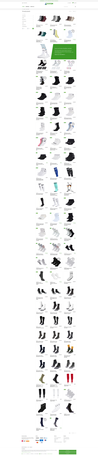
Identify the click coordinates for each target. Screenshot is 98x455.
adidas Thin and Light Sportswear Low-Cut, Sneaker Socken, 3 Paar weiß (53, 149)
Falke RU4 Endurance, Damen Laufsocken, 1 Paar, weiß (39, 313)
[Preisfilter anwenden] (33, 28)
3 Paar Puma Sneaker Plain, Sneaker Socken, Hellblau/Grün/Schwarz (39, 41)
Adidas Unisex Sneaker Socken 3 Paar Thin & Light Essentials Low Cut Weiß (40, 225)
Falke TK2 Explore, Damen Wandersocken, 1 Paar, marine (39, 356)
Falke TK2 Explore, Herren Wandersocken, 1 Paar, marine (39, 371)
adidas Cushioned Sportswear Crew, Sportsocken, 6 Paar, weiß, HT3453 (39, 134)
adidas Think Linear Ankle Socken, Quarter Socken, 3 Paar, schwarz (40, 164)
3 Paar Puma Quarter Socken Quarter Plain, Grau (53, 25)
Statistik (28, 453)
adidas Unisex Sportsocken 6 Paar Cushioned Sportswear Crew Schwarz (67, 225)
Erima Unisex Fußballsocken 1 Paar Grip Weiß (67, 283)
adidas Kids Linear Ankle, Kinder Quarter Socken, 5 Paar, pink (40, 149)
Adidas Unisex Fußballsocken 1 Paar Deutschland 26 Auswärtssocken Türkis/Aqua (54, 194)
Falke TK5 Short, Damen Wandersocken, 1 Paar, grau (53, 371)
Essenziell (24, 453)
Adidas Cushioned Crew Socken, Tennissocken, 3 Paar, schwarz (53, 88)
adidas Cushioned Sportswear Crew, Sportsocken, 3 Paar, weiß (68, 118)
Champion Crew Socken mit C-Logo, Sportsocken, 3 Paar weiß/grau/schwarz (67, 240)
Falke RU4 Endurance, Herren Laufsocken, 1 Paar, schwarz (53, 313)
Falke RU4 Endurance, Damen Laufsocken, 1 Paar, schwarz (67, 298)
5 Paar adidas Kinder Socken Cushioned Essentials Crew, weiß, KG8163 (67, 41)
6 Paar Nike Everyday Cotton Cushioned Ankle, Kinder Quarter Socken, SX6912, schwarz (39, 72)
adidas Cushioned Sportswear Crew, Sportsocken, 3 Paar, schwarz (53, 119)
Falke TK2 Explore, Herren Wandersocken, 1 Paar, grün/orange (67, 356)
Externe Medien (37, 453)
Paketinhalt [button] (24, 19)
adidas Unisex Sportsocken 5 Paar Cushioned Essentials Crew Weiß (53, 225)
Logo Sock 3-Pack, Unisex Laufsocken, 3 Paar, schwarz (39, 415)
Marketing (32, 453)
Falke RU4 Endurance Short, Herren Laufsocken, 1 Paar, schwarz (53, 298)
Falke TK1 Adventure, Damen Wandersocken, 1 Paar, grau (39, 341)
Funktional (45, 453)
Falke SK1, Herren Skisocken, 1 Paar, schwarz (54, 327)
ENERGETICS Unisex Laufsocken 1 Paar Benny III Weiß (53, 283)
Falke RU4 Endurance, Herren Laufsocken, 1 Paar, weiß (67, 313)
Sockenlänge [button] (24, 21)
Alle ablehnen (67, 453)
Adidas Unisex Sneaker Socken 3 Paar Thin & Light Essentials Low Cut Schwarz (68, 209)
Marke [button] (23, 17)
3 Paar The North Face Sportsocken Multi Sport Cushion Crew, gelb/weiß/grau (53, 41)
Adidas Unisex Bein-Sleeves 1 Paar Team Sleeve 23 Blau (53, 179)
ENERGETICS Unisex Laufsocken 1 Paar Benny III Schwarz (39, 283)
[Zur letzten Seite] (75, 433)
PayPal (41, 453)
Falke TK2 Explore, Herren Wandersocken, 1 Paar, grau (53, 356)
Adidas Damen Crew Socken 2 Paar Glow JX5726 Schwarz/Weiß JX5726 (53, 134)
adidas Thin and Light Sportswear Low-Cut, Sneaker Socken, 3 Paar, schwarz (67, 149)
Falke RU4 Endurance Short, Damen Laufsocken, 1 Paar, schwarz (39, 298)
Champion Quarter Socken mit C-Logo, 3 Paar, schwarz (67, 254)
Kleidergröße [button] (24, 26)
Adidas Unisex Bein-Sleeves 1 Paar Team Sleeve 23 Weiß (39, 194)
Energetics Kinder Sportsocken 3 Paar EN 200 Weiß (68, 268)
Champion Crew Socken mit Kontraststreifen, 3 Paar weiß (39, 254)
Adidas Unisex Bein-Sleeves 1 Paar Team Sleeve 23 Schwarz (67, 179)
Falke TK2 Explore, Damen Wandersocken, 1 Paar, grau (67, 341)
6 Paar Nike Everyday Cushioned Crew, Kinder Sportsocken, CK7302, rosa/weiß (67, 72)
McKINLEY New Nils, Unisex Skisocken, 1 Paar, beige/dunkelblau (53, 429)
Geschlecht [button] (24, 24)
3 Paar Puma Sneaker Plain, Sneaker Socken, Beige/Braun (67, 25)
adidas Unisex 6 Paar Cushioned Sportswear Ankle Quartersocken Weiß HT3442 (39, 179)
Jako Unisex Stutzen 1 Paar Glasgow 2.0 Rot (67, 385)
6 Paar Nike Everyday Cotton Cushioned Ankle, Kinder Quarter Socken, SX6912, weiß (53, 72)
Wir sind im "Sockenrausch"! (57, 437)
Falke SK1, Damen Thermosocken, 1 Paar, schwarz (40, 327)
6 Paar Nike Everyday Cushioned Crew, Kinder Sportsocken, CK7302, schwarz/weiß (39, 88)
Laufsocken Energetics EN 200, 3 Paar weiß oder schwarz (68, 400)
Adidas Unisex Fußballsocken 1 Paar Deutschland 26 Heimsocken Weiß (68, 194)
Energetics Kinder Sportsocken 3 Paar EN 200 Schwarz (54, 268)
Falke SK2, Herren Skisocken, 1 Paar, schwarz (68, 327)
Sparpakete (27, 6)
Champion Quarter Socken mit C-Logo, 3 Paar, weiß (39, 268)
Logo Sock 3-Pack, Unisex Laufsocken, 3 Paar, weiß (53, 415)
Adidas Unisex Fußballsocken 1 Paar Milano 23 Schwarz (40, 209)
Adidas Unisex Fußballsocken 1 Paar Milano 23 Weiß (54, 209)
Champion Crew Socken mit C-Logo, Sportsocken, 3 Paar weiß (54, 239)
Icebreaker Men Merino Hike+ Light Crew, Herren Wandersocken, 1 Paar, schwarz (54, 386)
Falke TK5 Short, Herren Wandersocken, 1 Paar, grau (67, 371)
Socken (23, 6)
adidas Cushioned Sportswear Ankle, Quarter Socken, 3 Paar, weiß (53, 104)
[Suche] (75, 7)
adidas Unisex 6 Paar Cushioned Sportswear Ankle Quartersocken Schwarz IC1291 (68, 164)
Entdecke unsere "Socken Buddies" (59, 54)
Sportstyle (32, 6)
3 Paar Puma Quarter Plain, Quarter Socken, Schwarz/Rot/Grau (39, 26)
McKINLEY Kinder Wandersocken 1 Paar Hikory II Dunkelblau (40, 429)
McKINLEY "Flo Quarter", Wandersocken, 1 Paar (67, 415)
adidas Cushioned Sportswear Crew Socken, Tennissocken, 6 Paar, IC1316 (39, 119)
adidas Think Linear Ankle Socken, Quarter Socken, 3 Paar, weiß (54, 164)
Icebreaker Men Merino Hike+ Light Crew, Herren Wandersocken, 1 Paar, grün (39, 386)
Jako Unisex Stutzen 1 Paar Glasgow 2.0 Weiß (53, 400)
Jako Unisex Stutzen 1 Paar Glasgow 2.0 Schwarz (39, 400)
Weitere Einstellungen (49, 453)
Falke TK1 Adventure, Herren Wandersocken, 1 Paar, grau (53, 341)
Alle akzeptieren (67, 450)
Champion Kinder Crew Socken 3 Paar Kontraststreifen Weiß (54, 254)
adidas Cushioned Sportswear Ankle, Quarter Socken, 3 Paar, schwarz (67, 88)
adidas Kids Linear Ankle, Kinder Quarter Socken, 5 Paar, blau (68, 134)
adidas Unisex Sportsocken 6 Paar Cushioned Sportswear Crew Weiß (39, 240)
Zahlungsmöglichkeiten (66, 437)
